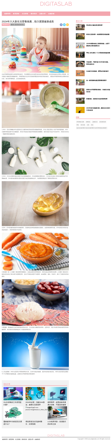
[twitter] (64, 24)
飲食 (92, 124)
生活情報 (25, 13)
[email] (67, 24)
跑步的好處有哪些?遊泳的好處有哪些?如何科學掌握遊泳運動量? (92, 127)
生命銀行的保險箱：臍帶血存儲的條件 (97, 71)
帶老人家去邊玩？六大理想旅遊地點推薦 (98, 52)
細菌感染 (88, 121)
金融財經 (51, 13)
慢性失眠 (83, 124)
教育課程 (16, 13)
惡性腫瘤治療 (102, 121)
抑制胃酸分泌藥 (80, 121)
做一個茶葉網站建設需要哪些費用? (96, 80)
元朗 (88, 124)
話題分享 (43, 13)
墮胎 (78, 124)
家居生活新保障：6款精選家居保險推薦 (97, 34)
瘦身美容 (34, 13)
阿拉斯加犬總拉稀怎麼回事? (94, 25)
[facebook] (61, 24)
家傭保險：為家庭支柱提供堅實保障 (96, 99)
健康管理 (7, 13)
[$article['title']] (13, 393)
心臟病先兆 (94, 121)
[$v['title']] (80, 27)
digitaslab (56, 4)
